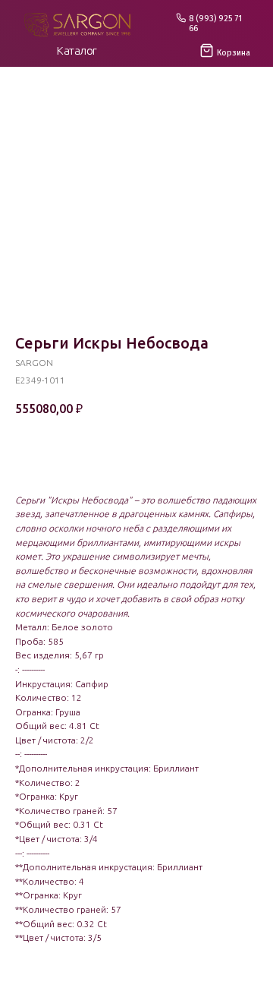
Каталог (77, 50)
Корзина (233, 53)
